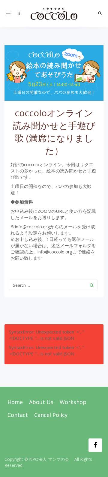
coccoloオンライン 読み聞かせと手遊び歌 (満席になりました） (54, 132)
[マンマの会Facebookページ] (95, 445)
